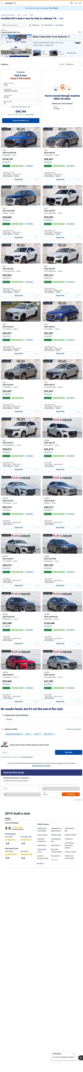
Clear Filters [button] (59, 25)
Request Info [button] (49, 45)
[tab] (7, 818)
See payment (7, 162)
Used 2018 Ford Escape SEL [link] (60, 52)
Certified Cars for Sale (7, 15)
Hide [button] (79, 32)
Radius (55, 107)
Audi (18, 15)
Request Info (19, 179)
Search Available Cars (21, 120)
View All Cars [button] (71, 53)
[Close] (73, 1053)
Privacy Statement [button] (27, 757)
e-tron (25, 15)
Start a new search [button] (74, 729)
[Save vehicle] (38, 129)
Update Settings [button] (29, 114)
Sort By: (62, 64)
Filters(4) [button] (35, 25)
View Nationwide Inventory (41, 766)
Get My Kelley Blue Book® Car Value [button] (21, 107)
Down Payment (8, 95)
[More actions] (37, 179)
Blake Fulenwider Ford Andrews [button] (50, 36)
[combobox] (14, 25)
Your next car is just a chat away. (41, 8)
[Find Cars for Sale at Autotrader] (10, 3)
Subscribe (68, 752)
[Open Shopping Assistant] (80, 1057)
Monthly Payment (9, 83)
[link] (29, 166)
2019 (31, 15)
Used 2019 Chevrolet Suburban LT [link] (44, 52)
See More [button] (40, 864)
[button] (71, 3)
